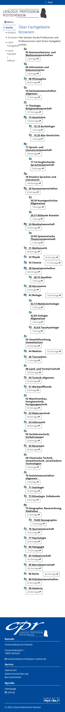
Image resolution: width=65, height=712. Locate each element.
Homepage (10, 688)
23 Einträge (32, 440)
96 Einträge (32, 251)
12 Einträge (32, 97)
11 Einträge (32, 360)
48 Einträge (32, 82)
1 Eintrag (36, 130)
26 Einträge (32, 541)
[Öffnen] (25, 63)
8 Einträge (32, 192)
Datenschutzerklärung (16, 673)
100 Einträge (33, 568)
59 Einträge (32, 416)
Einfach (12, 32)
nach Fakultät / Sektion (11, 55)
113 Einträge (33, 550)
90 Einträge (50, 257)
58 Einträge (32, 425)
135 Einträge (53, 295)
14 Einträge (32, 532)
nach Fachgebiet (11, 44)
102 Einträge (33, 559)
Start (50, 2)
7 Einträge (37, 207)
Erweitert (12, 37)
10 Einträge (32, 227)
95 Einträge (32, 408)
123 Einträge (33, 121)
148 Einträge (33, 183)
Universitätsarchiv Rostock (18, 644)
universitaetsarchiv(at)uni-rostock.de (27, 658)
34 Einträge (32, 449)
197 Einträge (33, 112)
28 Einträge (32, 153)
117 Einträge (53, 262)
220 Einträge (33, 591)
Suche (9, 27)
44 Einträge (32, 381)
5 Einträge (32, 467)
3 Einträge (32, 499)
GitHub (11, 692)
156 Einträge (33, 372)
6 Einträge (37, 168)
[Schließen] (25, 116)
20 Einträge (32, 345)
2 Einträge (32, 58)
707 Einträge (53, 351)
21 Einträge (32, 514)
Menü (9, 22)
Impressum (11, 670)
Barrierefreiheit (13, 677)
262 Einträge (50, 574)
